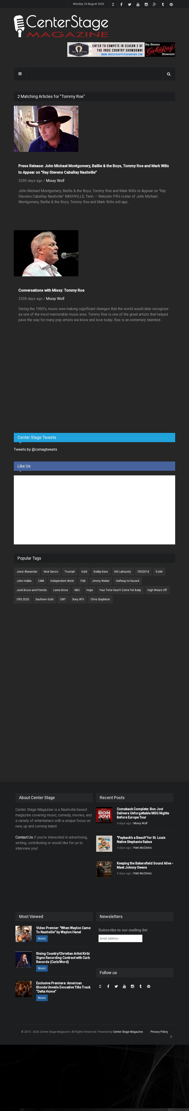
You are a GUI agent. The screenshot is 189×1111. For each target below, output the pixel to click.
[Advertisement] (48, 393)
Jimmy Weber (100, 581)
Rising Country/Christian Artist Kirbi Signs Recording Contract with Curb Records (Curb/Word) (63, 958)
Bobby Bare (101, 571)
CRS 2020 (23, 599)
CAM (41, 581)
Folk (83, 581)
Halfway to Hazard (127, 581)
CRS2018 (143, 571)
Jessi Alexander (27, 571)
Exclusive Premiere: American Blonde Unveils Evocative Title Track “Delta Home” (63, 987)
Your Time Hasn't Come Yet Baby (120, 590)
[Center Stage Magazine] (61, 26)
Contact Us (24, 837)
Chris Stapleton (100, 599)
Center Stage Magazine (128, 1031)
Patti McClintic (142, 847)
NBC (77, 590)
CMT (63, 599)
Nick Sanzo (51, 571)
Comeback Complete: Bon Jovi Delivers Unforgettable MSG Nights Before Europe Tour (143, 813)
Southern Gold (44, 599)
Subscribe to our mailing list (122, 930)
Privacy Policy (159, 1031)
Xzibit (159, 571)
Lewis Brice (60, 590)
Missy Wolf (55, 180)
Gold (84, 571)
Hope (89, 590)
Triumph (70, 571)
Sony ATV (78, 599)
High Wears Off (157, 590)
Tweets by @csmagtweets (35, 449)
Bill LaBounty (122, 571)
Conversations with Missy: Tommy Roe (51, 290)
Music (42, 938)
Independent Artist (62, 581)
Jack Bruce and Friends (32, 590)
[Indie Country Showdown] (121, 49)
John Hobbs (24, 581)
